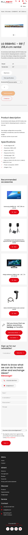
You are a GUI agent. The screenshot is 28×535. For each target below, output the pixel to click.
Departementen (5, 492)
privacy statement (10, 437)
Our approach (4, 473)
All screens (8, 11)
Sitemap (20, 525)
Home (2, 11)
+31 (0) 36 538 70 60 (11, 380)
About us (3, 471)
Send (5, 443)
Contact (3, 463)
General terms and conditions (12, 525)
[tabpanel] (14, 26)
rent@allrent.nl (10, 385)
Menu (24, 6)
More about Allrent (13, 332)
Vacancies (3, 479)
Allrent (17, 523)
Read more (6, 73)
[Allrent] (6, 2)
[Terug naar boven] (25, 532)
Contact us (6, 98)
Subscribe (19, 353)
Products (3, 489)
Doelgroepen (4, 494)
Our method (13, 337)
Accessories (4, 82)
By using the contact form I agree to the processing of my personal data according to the (13, 435)
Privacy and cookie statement (8, 481)
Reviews (3, 476)
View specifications (9, 78)
